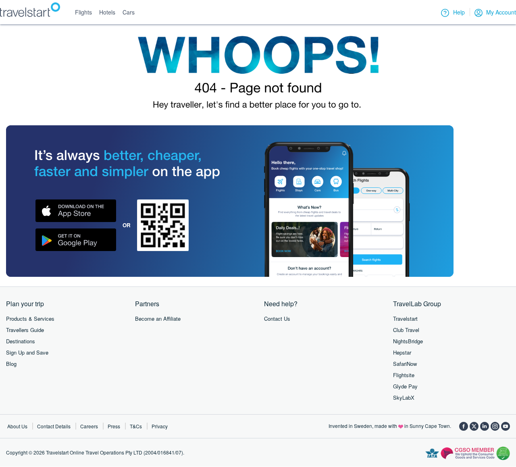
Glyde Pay (405, 386)
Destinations (20, 341)
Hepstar (402, 352)
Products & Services (30, 318)
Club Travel (406, 330)
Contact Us (277, 318)
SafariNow (405, 363)
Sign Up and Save (27, 352)
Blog (11, 363)
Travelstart (405, 318)
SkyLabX (403, 397)
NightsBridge (408, 341)
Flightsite (403, 375)
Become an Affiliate (158, 318)
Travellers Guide (25, 330)
